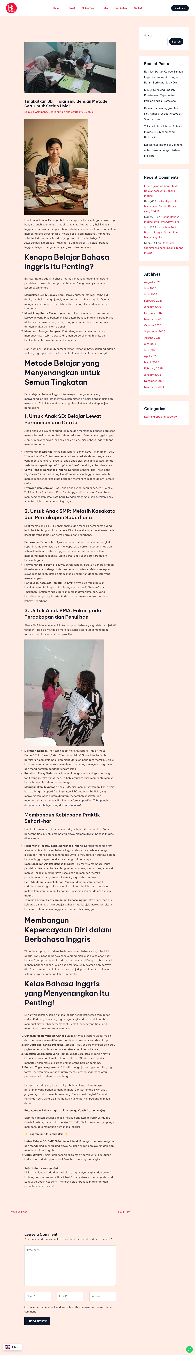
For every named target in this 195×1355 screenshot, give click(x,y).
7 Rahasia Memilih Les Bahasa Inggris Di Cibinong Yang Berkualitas (163, 132)
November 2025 (154, 319)
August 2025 (152, 338)
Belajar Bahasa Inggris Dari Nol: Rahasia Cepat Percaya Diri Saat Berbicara (163, 113)
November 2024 (154, 387)
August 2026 (152, 282)
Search (148, 35)
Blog (106, 8)
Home (56, 8)
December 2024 (154, 381)
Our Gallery (121, 8)
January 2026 (152, 307)
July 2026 (150, 288)
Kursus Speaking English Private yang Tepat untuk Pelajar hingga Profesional (160, 95)
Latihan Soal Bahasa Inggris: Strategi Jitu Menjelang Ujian (161, 232)
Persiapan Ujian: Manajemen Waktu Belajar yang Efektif (162, 206)
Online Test (88, 8)
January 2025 (152, 375)
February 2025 (153, 368)
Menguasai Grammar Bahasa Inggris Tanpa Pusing (163, 248)
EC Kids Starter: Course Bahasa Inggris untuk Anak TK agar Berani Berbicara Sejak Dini (163, 77)
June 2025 (150, 350)
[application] (60, 8)
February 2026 (153, 301)
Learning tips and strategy (65, 112)
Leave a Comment (35, 112)
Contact (138, 8)
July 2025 (150, 344)
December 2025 (154, 313)
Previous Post (16, 1212)
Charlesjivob (151, 186)
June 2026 (150, 294)
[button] (180, 8)
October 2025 (152, 325)
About (72, 8)
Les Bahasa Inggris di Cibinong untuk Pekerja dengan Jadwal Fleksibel (163, 150)
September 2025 (154, 331)
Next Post (126, 1212)
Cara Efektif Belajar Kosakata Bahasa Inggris (161, 191)
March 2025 (151, 362)
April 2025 (151, 356)
